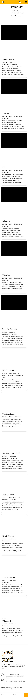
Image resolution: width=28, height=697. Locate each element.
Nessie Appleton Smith (11, 453)
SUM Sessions (18, 116)
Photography (5, 458)
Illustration (5, 499)
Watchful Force (8, 414)
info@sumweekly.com (19, 681)
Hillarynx (6, 221)
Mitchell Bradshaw (9, 370)
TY (3, 167)
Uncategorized (12, 62)
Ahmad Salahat (8, 59)
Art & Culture (12, 373)
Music (10, 116)
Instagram (17, 15)
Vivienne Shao (8, 495)
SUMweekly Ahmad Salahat (10, 64)
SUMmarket (5, 334)
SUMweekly (5, 118)
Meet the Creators (9, 329)
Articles (11, 417)
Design (4, 375)
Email (12, 15)
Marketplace (12, 332)
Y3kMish (6, 275)
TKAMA (6, 113)
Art (19, 373)
